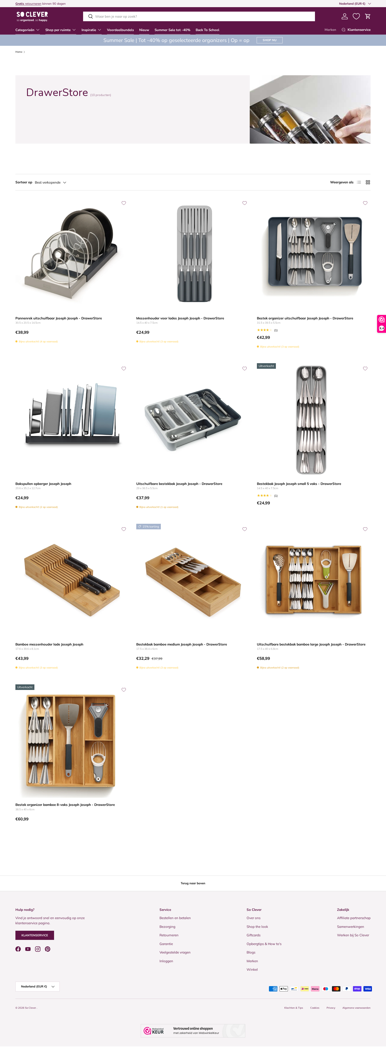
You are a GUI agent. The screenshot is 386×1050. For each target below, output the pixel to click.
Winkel (252, 969)
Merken (330, 29)
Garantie (166, 944)
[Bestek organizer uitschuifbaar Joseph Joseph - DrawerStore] (314, 254)
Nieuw (144, 30)
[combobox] (199, 16)
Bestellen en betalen (175, 918)
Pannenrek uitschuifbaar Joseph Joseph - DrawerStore (58, 318)
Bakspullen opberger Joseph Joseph (43, 484)
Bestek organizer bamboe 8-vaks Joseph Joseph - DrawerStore (65, 805)
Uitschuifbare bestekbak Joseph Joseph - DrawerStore (179, 484)
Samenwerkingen (350, 926)
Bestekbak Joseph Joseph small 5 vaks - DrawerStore (299, 484)
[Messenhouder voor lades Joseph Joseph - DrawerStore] (193, 254)
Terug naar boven (193, 883)
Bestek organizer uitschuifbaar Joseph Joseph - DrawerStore (305, 318)
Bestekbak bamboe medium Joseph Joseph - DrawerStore (181, 644)
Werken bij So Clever (353, 935)
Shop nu (270, 40)
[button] (368, 16)
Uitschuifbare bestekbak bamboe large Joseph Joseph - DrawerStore (311, 644)
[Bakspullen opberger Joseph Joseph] (72, 420)
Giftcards (253, 935)
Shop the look (257, 926)
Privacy (331, 1007)
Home (18, 52)
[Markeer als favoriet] (123, 203)
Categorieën (24, 30)
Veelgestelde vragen (175, 952)
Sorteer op (23, 182)
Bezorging (167, 926)
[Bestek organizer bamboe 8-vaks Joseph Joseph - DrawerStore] (72, 741)
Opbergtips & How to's (264, 944)
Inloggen (166, 961)
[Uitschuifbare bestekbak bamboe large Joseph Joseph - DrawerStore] (314, 580)
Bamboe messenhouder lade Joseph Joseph (49, 644)
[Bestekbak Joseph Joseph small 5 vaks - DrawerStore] (314, 420)
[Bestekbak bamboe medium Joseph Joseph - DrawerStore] (193, 580)
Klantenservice (34, 935)
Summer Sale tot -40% (172, 30)
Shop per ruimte (58, 30)
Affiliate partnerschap (354, 918)
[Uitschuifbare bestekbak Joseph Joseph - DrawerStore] (193, 420)
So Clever (31, 1007)
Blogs (251, 952)
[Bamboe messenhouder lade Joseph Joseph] (72, 580)
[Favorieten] (356, 16)
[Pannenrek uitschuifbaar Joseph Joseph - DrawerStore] (72, 254)
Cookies (314, 1007)
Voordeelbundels (120, 30)
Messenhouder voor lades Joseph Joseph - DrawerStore (180, 318)
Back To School (207, 30)
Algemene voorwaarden (356, 1007)
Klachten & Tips (293, 1007)
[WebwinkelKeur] (193, 1030)
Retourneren (168, 935)
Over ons (253, 918)
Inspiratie (89, 30)
